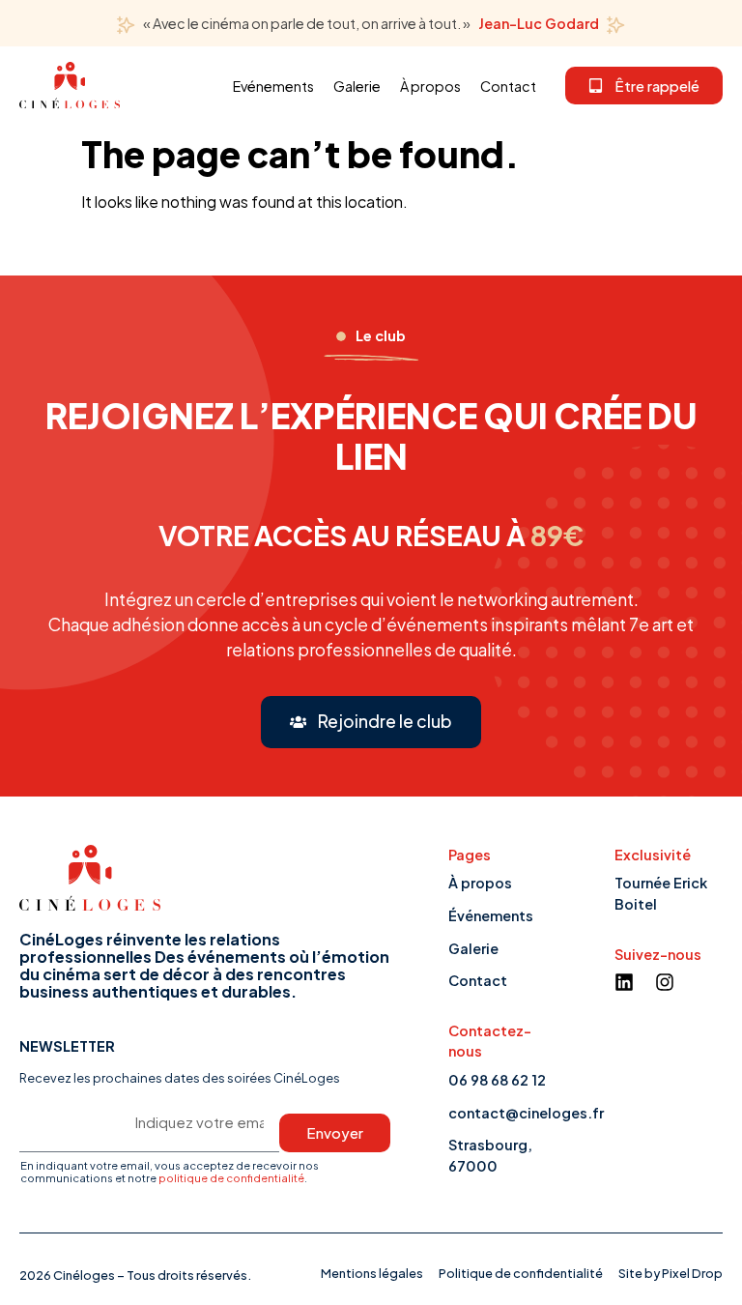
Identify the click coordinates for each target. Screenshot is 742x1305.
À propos (430, 86)
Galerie (357, 86)
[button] (644, 85)
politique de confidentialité (231, 1177)
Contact (508, 86)
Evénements (273, 86)
